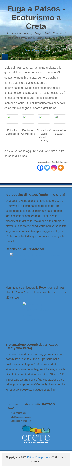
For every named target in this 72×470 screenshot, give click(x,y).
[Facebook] (40, 168)
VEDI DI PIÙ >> (15, 396)
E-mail (29, 45)
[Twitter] (47, 168)
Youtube (43, 45)
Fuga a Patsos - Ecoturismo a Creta (36, 17)
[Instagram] (54, 168)
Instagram (38, 45)
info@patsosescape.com (21, 417)
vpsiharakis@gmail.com (21, 421)
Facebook (33, 45)
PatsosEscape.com (38, 457)
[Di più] (61, 168)
